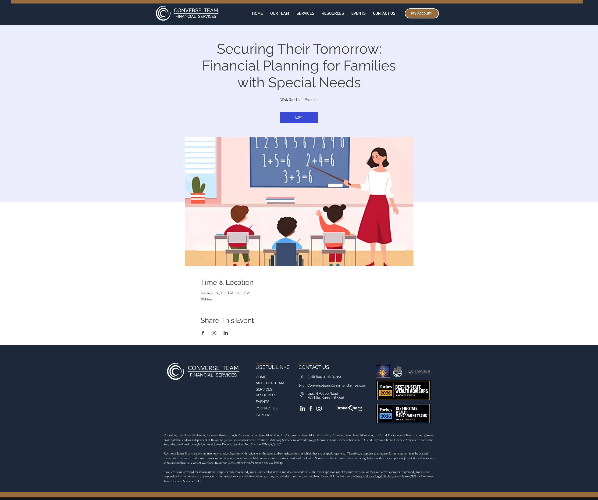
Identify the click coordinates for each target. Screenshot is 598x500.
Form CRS (409, 476)
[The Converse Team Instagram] (319, 408)
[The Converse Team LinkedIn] (302, 408)
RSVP (299, 117)
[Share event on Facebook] (203, 333)
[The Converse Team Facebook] (310, 408)
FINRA (267, 444)
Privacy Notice (364, 476)
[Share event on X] (214, 333)
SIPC (277, 444)
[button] (333, 13)
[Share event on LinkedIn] (226, 333)
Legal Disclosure (385, 476)
